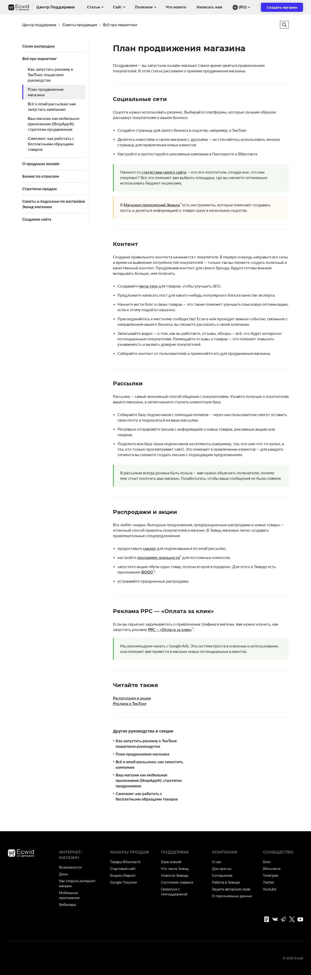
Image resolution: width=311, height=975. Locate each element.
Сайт (117, 7)
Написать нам (209, 7)
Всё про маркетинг (120, 25)
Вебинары (67, 905)
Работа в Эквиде (226, 882)
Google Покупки (123, 882)
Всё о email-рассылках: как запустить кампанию (52, 106)
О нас (216, 862)
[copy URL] (171, 99)
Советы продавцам (79, 25)
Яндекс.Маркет (123, 876)
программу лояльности (158, 557)
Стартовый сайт (123, 869)
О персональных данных (232, 896)
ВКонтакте (272, 869)
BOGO (147, 572)
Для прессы (221, 869)
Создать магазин (285, 8)
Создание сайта (36, 219)
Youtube (269, 889)
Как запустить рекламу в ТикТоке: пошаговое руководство (50, 74)
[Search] (284, 25)
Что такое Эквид (175, 869)
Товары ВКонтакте (125, 862)
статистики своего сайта (164, 172)
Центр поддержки (39, 25)
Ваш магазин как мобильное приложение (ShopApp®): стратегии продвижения (53, 123)
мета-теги (148, 286)
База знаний (171, 862)
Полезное (144, 7)
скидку (149, 548)
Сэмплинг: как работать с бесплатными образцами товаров (51, 143)
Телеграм (270, 876)
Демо (63, 874)
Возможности (70, 867)
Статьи (93, 7)
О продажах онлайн (40, 164)
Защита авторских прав (231, 889)
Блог (267, 862)
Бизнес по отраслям (40, 176)
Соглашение (222, 876)
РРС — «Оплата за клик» (170, 629)
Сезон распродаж (38, 46)
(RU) (242, 7)
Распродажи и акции (132, 698)
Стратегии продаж (39, 189)
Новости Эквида (174, 876)
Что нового (176, 7)
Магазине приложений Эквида (152, 205)
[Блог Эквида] (265, 919)
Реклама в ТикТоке (129, 703)
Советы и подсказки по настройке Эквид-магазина (53, 204)
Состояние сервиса (177, 882)
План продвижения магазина (46, 92)
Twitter (268, 882)
